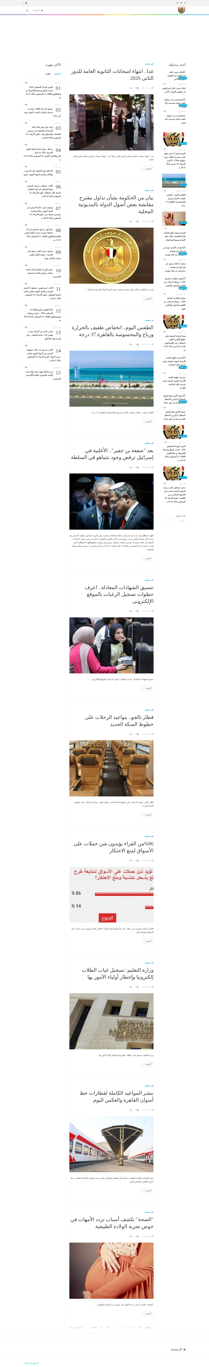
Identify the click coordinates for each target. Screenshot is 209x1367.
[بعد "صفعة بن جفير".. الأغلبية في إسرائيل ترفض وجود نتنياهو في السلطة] (111, 501)
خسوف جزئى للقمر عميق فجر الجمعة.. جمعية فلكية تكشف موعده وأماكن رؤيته (44, 254)
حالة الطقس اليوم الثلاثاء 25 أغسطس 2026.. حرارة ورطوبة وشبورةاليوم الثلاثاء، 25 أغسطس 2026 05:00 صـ (42, 314)
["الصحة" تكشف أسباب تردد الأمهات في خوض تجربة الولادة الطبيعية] (111, 1270)
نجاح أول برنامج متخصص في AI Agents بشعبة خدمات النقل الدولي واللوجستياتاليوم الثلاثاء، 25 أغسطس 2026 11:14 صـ (42, 234)
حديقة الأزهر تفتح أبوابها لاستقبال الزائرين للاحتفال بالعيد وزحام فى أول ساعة (175, 415)
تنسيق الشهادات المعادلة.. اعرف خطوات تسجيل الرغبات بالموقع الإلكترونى (119, 594)
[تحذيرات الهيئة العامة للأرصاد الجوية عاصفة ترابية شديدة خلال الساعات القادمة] (174, 363)
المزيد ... (147, 169)
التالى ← (92, 1327)
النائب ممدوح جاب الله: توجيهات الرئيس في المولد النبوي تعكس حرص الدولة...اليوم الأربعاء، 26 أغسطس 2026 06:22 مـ (43, 355)
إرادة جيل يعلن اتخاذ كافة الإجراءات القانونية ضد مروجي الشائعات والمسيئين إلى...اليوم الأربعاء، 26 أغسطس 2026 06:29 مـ (43, 132)
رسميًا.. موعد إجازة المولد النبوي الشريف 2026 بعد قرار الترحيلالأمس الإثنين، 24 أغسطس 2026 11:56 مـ (42, 154)
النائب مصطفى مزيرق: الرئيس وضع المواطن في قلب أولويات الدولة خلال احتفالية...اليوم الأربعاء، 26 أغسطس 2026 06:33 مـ (44, 190)
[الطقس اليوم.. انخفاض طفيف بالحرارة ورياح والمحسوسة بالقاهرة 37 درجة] (174, 181)
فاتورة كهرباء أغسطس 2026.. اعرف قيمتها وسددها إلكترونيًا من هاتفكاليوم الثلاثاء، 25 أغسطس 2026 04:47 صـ (174, 453)
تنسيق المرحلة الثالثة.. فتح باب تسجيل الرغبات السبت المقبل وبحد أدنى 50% (42, 112)
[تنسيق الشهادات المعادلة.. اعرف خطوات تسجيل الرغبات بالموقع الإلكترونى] (111, 645)
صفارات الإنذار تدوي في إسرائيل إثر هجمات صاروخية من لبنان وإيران (175, 267)
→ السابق (149, 1327)
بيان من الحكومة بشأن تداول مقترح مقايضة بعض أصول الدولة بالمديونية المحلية (116, 204)
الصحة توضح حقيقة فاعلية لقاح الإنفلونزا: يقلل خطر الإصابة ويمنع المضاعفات (175, 236)
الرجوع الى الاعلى (30, 1363)
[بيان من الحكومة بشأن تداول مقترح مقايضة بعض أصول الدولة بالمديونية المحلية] (111, 255)
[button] (25, 3)
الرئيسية (36, 10)
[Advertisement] (104, 36)
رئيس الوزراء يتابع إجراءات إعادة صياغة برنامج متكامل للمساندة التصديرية (43, 273)
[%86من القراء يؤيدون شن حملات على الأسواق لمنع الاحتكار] (111, 895)
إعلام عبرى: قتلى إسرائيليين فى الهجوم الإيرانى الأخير (174, 90)
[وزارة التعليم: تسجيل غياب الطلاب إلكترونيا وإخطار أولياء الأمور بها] (111, 1021)
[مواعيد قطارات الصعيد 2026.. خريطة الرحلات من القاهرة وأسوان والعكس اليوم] (174, 284)
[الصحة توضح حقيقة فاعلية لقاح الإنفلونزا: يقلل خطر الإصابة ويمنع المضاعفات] (174, 219)
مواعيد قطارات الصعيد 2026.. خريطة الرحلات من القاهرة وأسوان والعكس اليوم (175, 303)
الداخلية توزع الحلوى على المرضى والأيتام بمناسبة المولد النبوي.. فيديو (42, 172)
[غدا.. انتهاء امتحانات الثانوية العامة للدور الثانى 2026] (111, 122)
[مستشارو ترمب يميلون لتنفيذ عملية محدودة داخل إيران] (174, 103)
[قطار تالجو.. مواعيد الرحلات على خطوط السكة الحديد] (111, 768)
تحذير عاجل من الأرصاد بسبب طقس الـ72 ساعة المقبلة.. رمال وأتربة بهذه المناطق (43, 335)
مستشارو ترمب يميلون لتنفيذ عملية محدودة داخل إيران (175, 119)
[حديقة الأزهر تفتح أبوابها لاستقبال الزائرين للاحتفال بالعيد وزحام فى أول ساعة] (174, 399)
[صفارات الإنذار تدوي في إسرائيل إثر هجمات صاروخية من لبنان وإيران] (174, 251)
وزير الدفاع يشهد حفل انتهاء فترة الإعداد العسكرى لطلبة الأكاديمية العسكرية (43, 375)
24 (102, 1327)
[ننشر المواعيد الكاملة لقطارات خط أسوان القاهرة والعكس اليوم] (111, 1144)
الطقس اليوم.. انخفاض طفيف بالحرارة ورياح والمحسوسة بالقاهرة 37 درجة (176, 200)
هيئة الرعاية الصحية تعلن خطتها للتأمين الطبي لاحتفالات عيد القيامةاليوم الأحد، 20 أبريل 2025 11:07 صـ (175, 343)
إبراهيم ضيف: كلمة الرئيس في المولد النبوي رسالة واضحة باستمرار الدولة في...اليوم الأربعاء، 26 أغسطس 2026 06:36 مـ (44, 212)
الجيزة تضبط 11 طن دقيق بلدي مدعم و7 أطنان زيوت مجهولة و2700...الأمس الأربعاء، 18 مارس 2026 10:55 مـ (175, 160)
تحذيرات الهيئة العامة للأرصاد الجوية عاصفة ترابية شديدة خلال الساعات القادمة (174, 382)
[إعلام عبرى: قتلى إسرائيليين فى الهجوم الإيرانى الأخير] (174, 76)
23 (108, 1327)
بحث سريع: (181, 516)
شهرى (48, 74)
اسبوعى (57, 74)
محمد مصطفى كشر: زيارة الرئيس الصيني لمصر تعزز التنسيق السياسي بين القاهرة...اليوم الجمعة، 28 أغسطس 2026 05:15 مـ (175, 495)
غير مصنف (149, 64)
